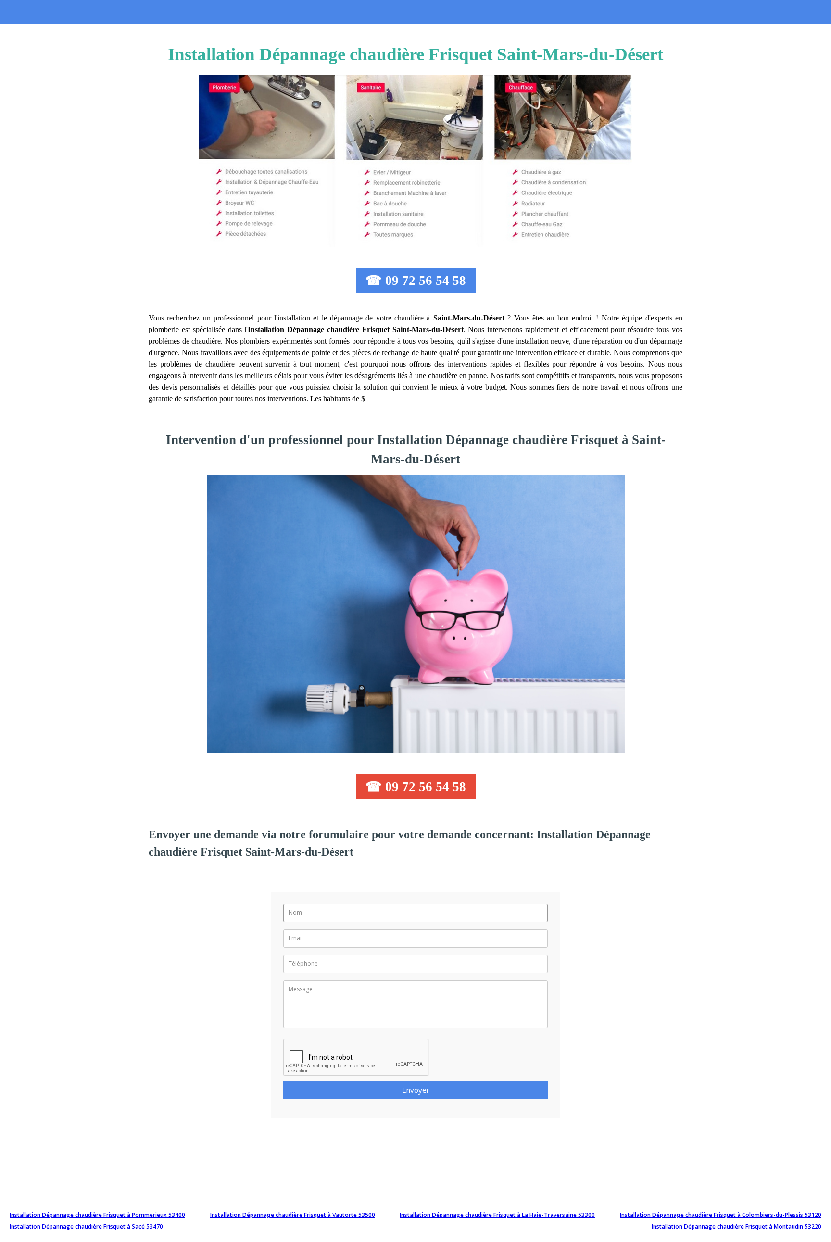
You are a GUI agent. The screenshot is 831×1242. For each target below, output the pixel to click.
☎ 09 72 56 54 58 (415, 280)
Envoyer (415, 1090)
